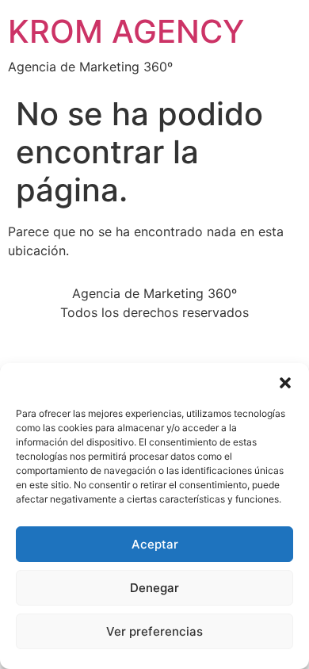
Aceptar (155, 544)
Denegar (154, 587)
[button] (285, 383)
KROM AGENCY (126, 31)
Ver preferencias (154, 631)
